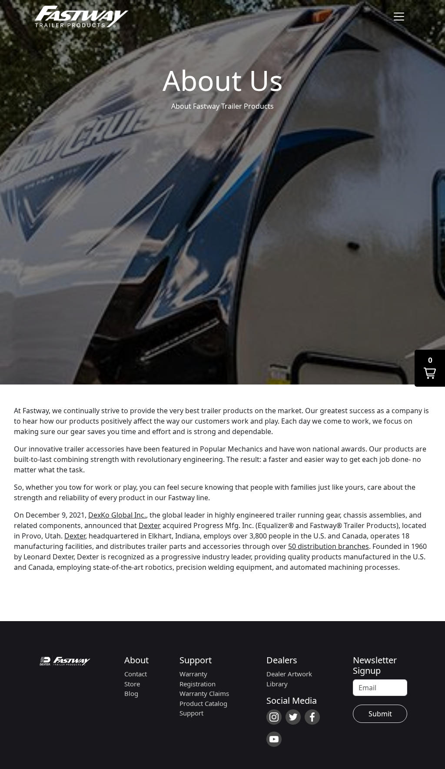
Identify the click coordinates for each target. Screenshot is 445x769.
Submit (380, 714)
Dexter (150, 525)
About (136, 660)
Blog (131, 693)
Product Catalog (203, 703)
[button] (430, 368)
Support (195, 660)
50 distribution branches (328, 546)
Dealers (281, 660)
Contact (135, 673)
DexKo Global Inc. (117, 515)
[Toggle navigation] (399, 16)
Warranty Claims (204, 693)
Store (132, 683)
